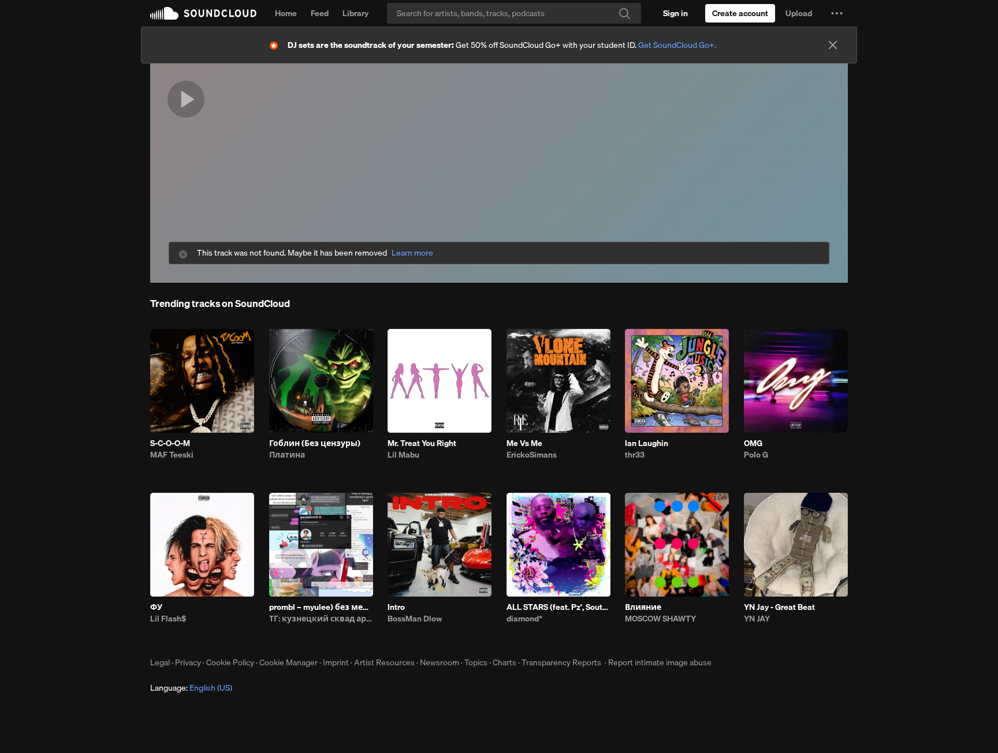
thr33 (635, 454)
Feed (320, 13)
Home (286, 13)
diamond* (524, 618)
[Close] (832, 45)
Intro (396, 607)
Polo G (756, 454)
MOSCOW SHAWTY (660, 618)
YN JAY (757, 618)
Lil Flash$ (168, 618)
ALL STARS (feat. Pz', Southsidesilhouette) (558, 607)
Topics (475, 662)
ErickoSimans (532, 454)
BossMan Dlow (415, 618)
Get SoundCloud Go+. (677, 45)
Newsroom (439, 662)
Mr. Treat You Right (422, 443)
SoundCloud (203, 13)
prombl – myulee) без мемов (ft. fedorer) (321, 607)
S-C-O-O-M (170, 443)
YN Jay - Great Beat (779, 607)
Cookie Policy (230, 662)
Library (355, 13)
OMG (753, 443)
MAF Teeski (171, 454)
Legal (160, 662)
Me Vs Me (524, 443)
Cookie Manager (288, 662)
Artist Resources (384, 662)
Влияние (643, 607)
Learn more (412, 253)
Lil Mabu (403, 454)
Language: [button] (191, 687)
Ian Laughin (646, 443)
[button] (837, 13)
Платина (287, 454)
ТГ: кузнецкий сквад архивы (321, 618)
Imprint (336, 662)
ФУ (156, 607)
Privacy (188, 662)
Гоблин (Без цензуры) (314, 443)
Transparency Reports (561, 662)
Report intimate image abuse (660, 662)
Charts (504, 662)
